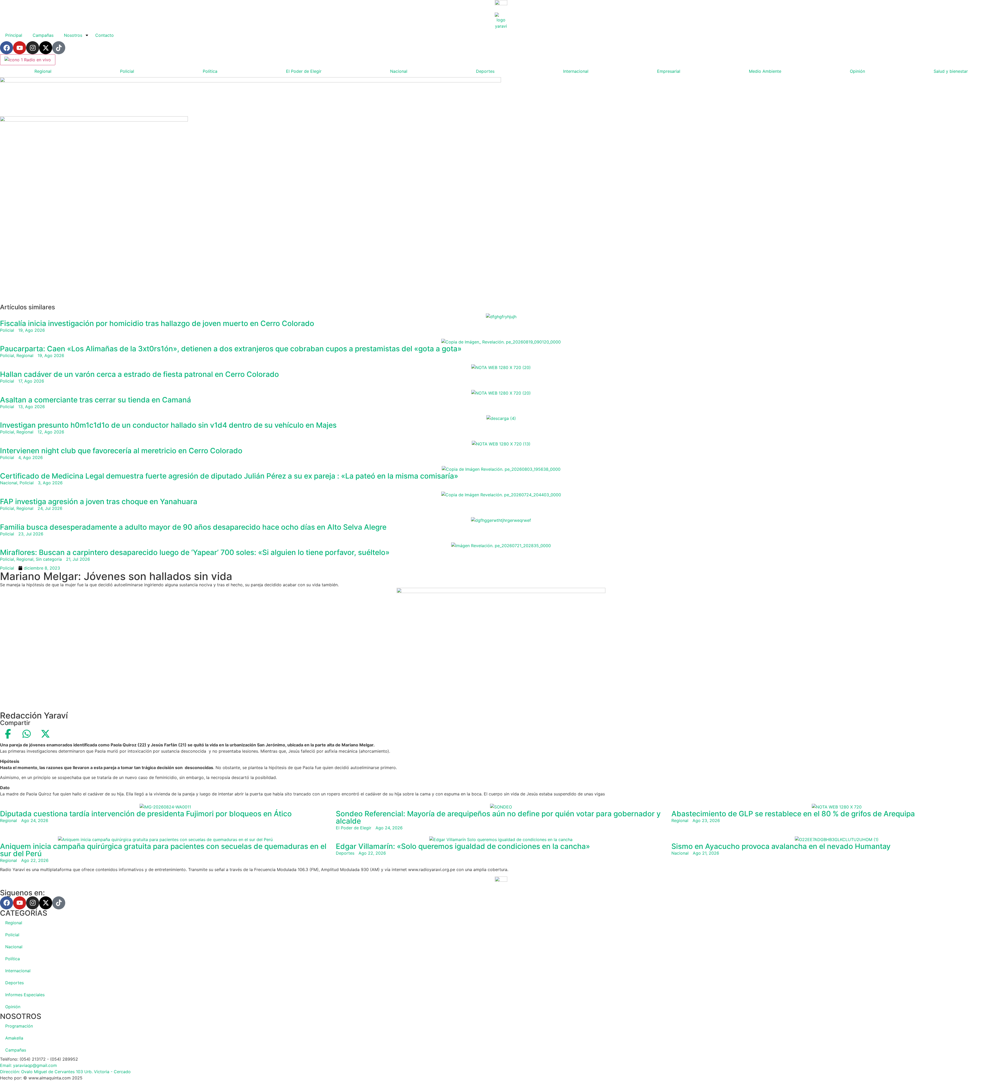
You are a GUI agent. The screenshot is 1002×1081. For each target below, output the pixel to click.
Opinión (857, 71)
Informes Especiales (25, 994)
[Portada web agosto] (250, 80)
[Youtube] (19, 47)
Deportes (485, 71)
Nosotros (73, 35)
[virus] (94, 120)
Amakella (14, 1038)
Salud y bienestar (951, 71)
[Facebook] (6, 47)
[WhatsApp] (26, 734)
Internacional (575, 71)
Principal (13, 35)
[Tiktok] (58, 47)
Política (210, 71)
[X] (45, 734)
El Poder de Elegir (303, 71)
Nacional (398, 71)
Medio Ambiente (765, 71)
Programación (19, 1026)
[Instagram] (32, 47)
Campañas (43, 35)
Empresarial (668, 71)
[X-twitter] (45, 47)
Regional (42, 71)
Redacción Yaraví (34, 715)
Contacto (104, 35)
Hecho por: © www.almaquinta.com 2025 (41, 1077)
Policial (127, 71)
